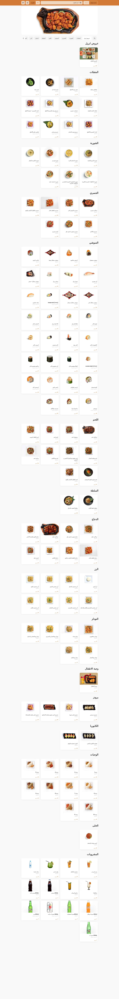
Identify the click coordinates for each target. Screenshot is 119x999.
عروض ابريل (87, 38)
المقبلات (79, 38)
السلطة (43, 38)
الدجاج (37, 38)
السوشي (57, 38)
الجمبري (64, 38)
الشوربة (71, 38)
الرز (31, 38)
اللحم (50, 38)
